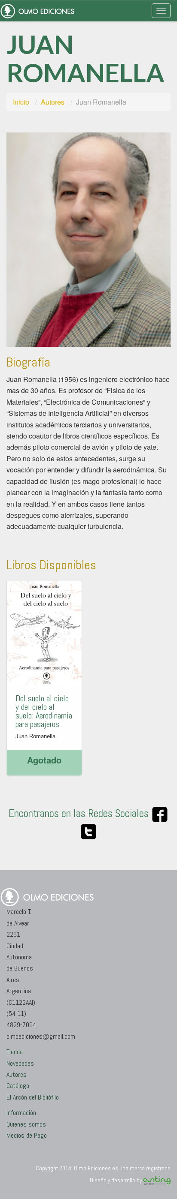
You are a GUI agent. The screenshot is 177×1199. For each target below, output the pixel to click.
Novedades (20, 1063)
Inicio (21, 102)
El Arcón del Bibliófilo (32, 1097)
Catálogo (17, 1085)
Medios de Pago (26, 1135)
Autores (52, 102)
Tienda (14, 1051)
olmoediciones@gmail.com (40, 1036)
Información (21, 1112)
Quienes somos (26, 1124)
